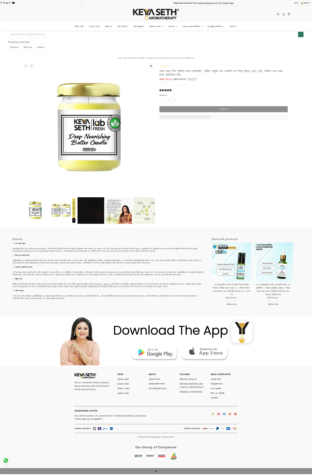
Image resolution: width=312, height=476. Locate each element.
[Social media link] (213, 414)
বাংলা (295, 3)
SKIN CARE (123, 379)
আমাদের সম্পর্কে (154, 379)
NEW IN (108, 26)
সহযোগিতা (214, 398)
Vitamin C (14, 47)
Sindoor (40, 47)
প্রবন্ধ (232, 26)
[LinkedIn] (7, 3)
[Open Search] (278, 14)
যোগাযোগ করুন (216, 379)
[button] (165, 90)
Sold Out (224, 109)
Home (120, 58)
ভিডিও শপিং (79, 26)
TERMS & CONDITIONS (191, 392)
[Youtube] (13, 3)
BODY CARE (124, 388)
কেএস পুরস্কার (216, 388)
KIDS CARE (123, 393)
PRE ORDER (122, 26)
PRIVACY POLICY (188, 379)
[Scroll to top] (156, 471)
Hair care (28, 47)
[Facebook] (1, 3)
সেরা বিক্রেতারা (138, 26)
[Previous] (81, 3)
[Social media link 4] (173, 456)
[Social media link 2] (150, 456)
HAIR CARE (123, 384)
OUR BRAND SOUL (158, 388)
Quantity (163, 95)
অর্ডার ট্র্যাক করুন (217, 384)
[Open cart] (289, 14)
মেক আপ (172, 26)
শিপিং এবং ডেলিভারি (217, 393)
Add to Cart (231, 304)
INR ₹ (306, 3)
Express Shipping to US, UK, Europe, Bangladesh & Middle (168, 3)
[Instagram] (4, 3)
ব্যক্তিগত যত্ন (155, 26)
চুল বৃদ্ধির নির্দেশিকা (215, 26)
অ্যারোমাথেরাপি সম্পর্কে (156, 384)
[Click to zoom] (151, 66)
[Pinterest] (10, 3)
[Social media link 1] (138, 456)
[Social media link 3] (162, 456)
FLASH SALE (94, 26)
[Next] (231, 3)
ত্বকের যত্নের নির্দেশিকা (192, 26)
